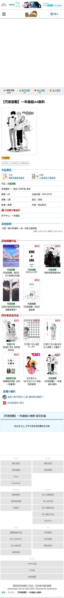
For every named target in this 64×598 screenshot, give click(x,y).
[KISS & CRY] (31, 255)
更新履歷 (16, 470)
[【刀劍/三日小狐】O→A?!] (31, 330)
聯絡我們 (16, 494)
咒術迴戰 (11, 183)
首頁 (3, 592)
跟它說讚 (26, 90)
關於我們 (16, 463)
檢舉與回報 (16, 501)
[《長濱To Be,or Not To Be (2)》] (32, 4)
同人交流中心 (16, 539)
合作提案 (48, 539)
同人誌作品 (48, 501)
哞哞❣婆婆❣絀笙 (16, 178)
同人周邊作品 (48, 508)
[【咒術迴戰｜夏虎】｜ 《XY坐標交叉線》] (11, 255)
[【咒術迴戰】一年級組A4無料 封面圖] (19, 131)
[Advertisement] (32, 52)
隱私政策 (48, 463)
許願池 (16, 508)
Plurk (16, 476)
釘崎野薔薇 (24, 163)
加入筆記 (56, 90)
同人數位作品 (48, 514)
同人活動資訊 (48, 494)
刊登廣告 (48, 532)
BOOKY (48, 521)
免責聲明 (48, 470)
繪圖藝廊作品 (16, 532)
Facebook (16, 483)
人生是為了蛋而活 (47, 178)
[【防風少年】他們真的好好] (11, 330)
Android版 (32, 564)
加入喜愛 (41, 90)
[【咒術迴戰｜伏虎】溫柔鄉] (31, 290)
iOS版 (32, 570)
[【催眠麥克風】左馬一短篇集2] (11, 364)
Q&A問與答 (16, 545)
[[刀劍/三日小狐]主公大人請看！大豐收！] (52, 330)
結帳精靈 (32, 577)
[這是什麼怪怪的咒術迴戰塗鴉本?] (11, 290)
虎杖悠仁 (5, 163)
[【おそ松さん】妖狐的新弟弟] (31, 364)
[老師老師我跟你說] (52, 255)
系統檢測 (16, 552)
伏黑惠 (14, 163)
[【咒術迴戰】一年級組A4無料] (52, 364)
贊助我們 (48, 545)
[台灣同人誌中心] (31, 13)
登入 (56, 14)
